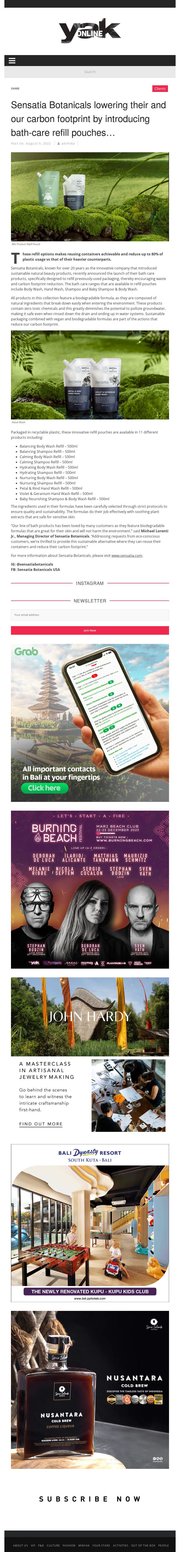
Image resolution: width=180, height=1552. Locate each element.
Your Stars (101, 1545)
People (163, 1545)
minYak (84, 1545)
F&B (41, 1545)
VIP (33, 1545)
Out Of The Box (143, 1545)
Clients (160, 88)
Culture (53, 1545)
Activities (120, 1545)
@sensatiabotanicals (35, 564)
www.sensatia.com (127, 555)
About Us (20, 1545)
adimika (68, 143)
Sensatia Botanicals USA (38, 569)
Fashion (69, 1545)
